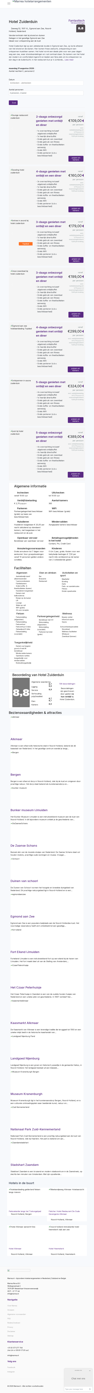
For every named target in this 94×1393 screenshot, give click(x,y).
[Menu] (8, 3)
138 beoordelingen (67, 684)
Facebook (11, 1367)
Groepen (10, 1310)
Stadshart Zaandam (25, 1164)
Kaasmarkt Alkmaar (25, 1023)
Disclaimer (11, 1331)
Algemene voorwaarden (16, 1314)
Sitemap (10, 1336)
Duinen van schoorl (24, 881)
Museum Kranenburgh (26, 1094)
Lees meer (69, 60)
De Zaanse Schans (24, 845)
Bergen (16, 774)
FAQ (9, 1318)
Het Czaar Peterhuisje (26, 987)
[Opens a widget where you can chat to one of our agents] (78, 1380)
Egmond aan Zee (23, 916)
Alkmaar (16, 739)
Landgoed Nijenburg (25, 1058)
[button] (12, 128)
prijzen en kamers (76, 159)
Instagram (11, 1372)
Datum (12, 79)
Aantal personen (16, 89)
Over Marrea (12, 1306)
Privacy (10, 1327)
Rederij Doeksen (13, 1323)
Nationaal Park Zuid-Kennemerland (35, 1129)
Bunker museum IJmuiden (29, 810)
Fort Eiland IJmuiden (25, 952)
